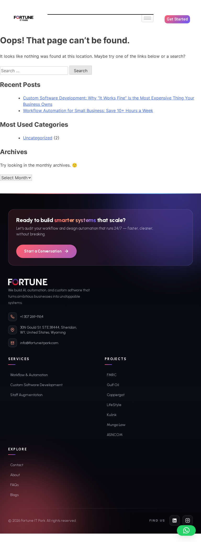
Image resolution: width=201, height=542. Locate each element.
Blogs (14, 495)
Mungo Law (116, 425)
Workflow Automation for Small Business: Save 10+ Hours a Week (88, 110)
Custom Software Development (36, 385)
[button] (186, 530)
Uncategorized (37, 137)
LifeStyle (114, 405)
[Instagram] (187, 520)
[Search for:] (34, 70)
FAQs (14, 485)
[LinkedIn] (174, 520)
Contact (16, 465)
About (15, 475)
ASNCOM (114, 435)
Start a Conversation (43, 251)
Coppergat (116, 395)
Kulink (111, 415)
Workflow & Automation (29, 375)
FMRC (111, 375)
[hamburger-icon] (147, 18)
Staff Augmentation (26, 395)
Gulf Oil (113, 385)
